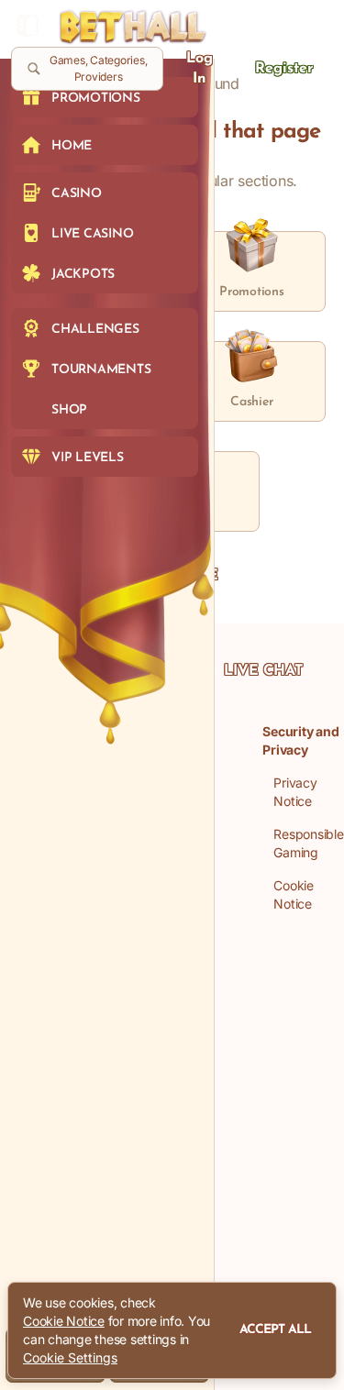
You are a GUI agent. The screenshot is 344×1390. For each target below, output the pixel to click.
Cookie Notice (64, 1321)
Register (284, 68)
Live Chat (263, 671)
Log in (199, 68)
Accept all (275, 1330)
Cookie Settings (70, 1358)
